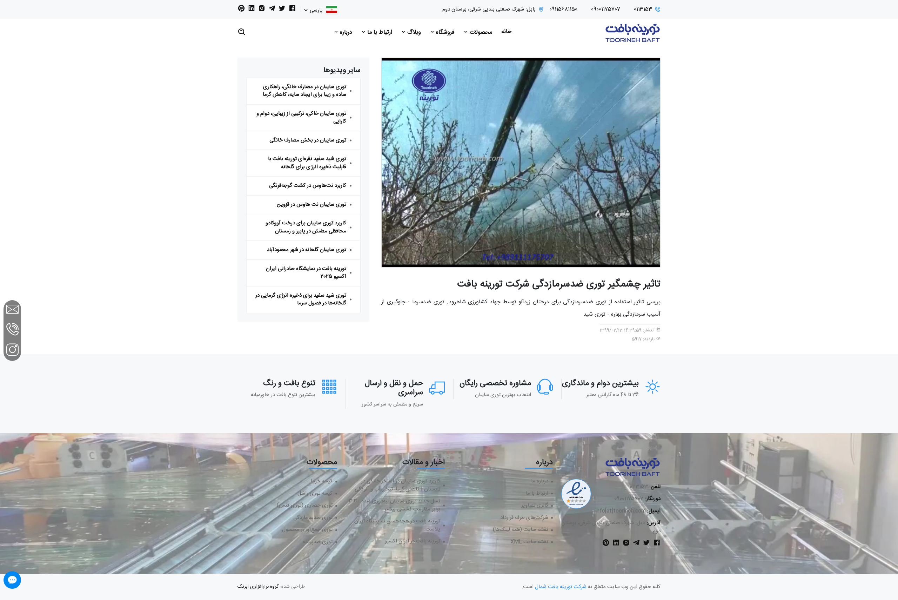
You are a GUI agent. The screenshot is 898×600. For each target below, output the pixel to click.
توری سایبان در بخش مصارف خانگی (307, 140)
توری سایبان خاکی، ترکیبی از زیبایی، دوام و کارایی (301, 117)
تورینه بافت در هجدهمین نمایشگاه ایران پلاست (397, 525)
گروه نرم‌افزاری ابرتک (258, 586)
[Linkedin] (251, 10)
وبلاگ (413, 32)
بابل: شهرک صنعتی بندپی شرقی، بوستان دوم (489, 10)
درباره (345, 32)
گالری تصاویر (534, 506)
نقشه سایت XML (529, 542)
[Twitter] (282, 10)
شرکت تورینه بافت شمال (561, 586)
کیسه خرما (322, 481)
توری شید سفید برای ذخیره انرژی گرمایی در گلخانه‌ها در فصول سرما (300, 299)
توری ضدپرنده (318, 542)
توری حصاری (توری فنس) (305, 506)
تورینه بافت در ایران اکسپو (412, 542)
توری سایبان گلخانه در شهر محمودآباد (306, 249)
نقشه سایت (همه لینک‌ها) (520, 530)
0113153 (643, 10)
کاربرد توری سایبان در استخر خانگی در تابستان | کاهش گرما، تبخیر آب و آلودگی (397, 485)
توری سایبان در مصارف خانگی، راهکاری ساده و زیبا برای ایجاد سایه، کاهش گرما (304, 91)
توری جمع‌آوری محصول (307, 530)
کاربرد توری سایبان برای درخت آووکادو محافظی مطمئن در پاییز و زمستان (306, 227)
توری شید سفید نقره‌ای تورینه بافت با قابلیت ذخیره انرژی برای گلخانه (307, 162)
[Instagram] (262, 10)
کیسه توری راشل (315, 494)
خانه (506, 32)
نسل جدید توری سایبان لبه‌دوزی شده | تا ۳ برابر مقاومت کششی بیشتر (394, 505)
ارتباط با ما (379, 32)
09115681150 (563, 10)
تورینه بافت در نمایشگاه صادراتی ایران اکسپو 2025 (306, 272)
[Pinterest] (241, 10)
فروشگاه (444, 32)
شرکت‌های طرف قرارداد (524, 518)
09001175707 (605, 10)
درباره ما (539, 481)
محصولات (480, 32)
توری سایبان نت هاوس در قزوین (311, 204)
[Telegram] (272, 10)
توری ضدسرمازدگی (313, 518)
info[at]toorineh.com (620, 511)
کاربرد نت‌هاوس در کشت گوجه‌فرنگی (307, 185)
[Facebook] (292, 10)
